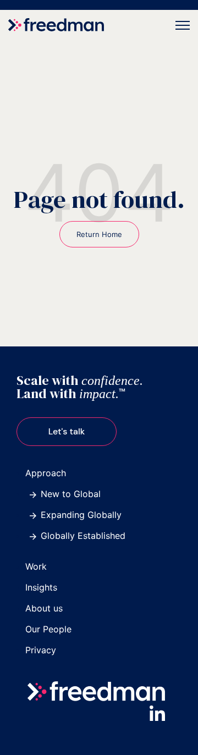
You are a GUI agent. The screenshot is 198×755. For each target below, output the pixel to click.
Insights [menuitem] (41, 587)
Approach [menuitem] (45, 472)
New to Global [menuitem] (71, 493)
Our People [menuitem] (48, 629)
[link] (56, 24)
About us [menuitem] (44, 608)
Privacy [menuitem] (40, 649)
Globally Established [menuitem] (83, 535)
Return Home (99, 234)
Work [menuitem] (36, 566)
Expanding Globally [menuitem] (81, 514)
